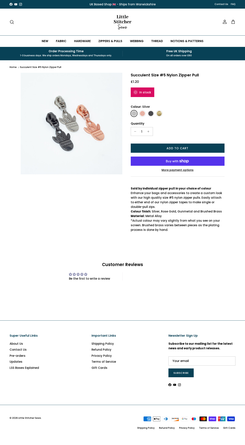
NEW (45, 41)
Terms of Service (103, 362)
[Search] (12, 22)
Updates (16, 362)
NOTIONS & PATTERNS (187, 41)
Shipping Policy (102, 344)
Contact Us (221, 4)
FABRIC (61, 41)
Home (13, 67)
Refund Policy (101, 350)
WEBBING (137, 41)
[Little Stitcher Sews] (122, 22)
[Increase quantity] (149, 131)
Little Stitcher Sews (29, 418)
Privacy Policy (101, 356)
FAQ (233, 4)
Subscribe (181, 373)
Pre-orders (17, 356)
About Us (16, 344)
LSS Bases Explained (24, 368)
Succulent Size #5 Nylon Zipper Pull (40, 67)
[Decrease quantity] (134, 131)
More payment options (178, 170)
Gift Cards (99, 368)
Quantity (137, 124)
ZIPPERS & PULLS (110, 41)
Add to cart (177, 148)
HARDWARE (82, 41)
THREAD (157, 41)
